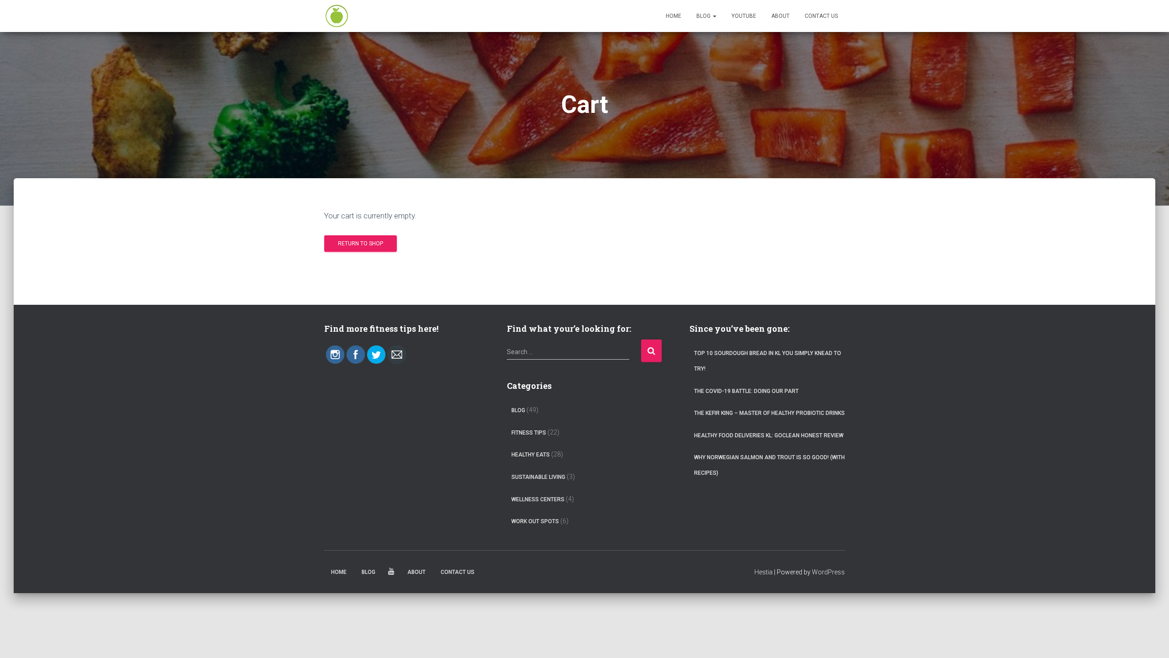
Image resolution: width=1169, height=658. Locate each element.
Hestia (763, 572)
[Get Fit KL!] (336, 16)
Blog (704, 16)
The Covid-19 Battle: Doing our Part (746, 391)
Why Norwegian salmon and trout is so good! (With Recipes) (769, 465)
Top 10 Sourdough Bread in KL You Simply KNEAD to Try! (767, 361)
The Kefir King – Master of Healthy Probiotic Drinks (769, 413)
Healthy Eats (530, 454)
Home (673, 16)
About (780, 16)
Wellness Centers (537, 499)
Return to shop (360, 243)
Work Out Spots (535, 521)
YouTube (744, 16)
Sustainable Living (538, 477)
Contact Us (821, 16)
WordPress (828, 572)
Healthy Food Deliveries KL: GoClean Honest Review (768, 435)
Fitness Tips (528, 433)
